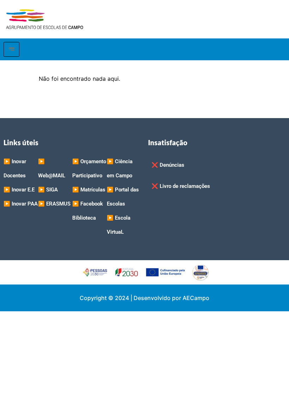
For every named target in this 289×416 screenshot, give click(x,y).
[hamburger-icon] (11, 49)
